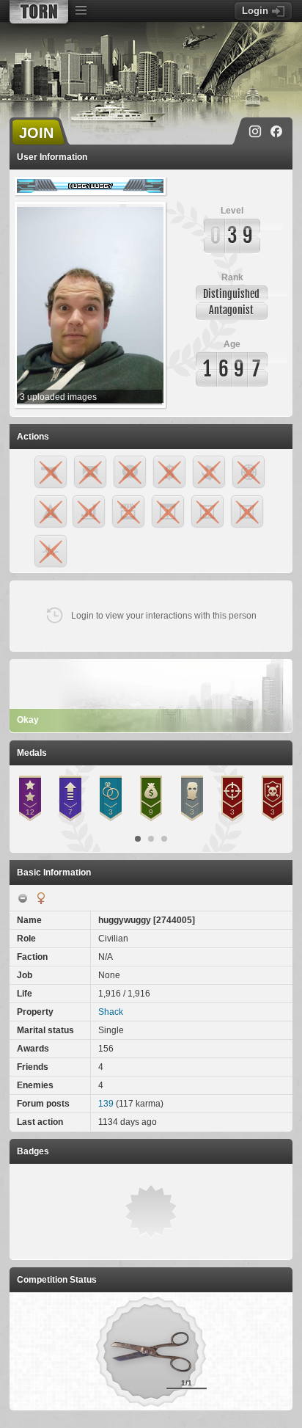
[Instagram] (255, 131)
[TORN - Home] (39, 11)
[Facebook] (276, 131)
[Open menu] (80, 11)
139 (106, 1104)
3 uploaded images (58, 397)
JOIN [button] (36, 133)
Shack (110, 1012)
